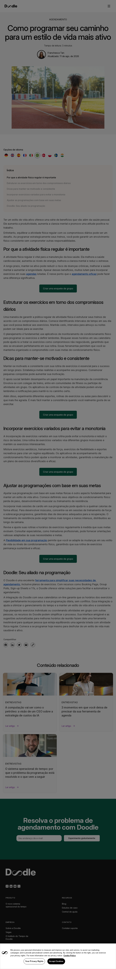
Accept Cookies (56, 961)
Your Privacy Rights (34, 961)
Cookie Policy (70, 956)
